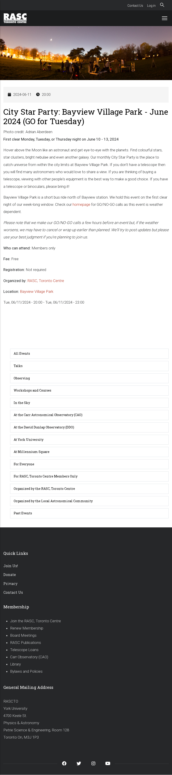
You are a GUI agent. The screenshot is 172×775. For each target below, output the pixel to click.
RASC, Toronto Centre (45, 280)
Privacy (10, 583)
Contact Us (135, 5)
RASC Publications (25, 642)
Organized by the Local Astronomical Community (53, 501)
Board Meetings (23, 635)
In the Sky (22, 403)
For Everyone (24, 464)
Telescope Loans (24, 649)
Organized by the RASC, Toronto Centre (44, 488)
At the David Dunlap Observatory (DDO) (44, 427)
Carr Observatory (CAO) (29, 657)
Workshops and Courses (32, 390)
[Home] (20, 18)
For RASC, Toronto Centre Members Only (45, 476)
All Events (22, 353)
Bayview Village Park (36, 291)
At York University (28, 439)
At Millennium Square (31, 452)
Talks (18, 366)
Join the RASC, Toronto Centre (35, 621)
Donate (9, 574)
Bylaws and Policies (26, 671)
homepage (81, 204)
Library (15, 664)
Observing (22, 378)
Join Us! (10, 565)
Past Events (23, 513)
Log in (151, 5)
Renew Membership (26, 628)
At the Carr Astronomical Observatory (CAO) (48, 415)
